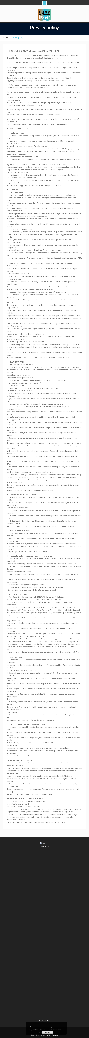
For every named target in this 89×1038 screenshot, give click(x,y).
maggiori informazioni (51, 1030)
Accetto (47, 1032)
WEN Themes (52, 1035)
